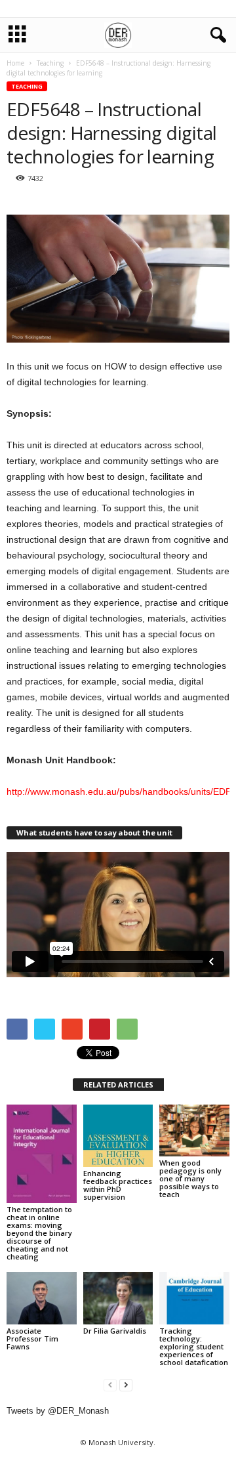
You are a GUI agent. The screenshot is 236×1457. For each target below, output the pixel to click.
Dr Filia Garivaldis (114, 1331)
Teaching (27, 86)
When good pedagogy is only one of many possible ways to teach (190, 1178)
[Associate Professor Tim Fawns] (42, 1298)
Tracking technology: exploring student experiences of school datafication (193, 1346)
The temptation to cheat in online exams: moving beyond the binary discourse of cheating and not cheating (39, 1232)
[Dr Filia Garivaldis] (118, 1298)
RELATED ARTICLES (118, 1084)
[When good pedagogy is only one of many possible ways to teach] (194, 1131)
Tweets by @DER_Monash (58, 1411)
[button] (215, 35)
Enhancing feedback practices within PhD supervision (117, 1185)
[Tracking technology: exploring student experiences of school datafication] (194, 1298)
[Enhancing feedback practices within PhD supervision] (118, 1136)
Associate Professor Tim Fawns (32, 1338)
